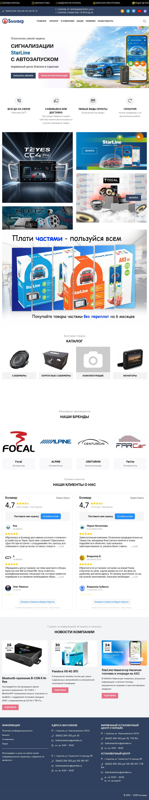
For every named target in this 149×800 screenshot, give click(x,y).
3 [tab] (78, 82)
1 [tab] (71, 82)
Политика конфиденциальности (17, 730)
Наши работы (105, 21)
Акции (80, 21)
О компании (67, 21)
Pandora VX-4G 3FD (65, 671)
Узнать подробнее (85, 65)
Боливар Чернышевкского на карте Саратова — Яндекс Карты (37, 607)
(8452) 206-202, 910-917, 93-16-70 (21, 11)
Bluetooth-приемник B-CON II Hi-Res (24, 680)
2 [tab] (74, 82)
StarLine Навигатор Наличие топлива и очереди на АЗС (122, 672)
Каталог (53, 21)
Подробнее (10, 707)
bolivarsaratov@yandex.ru (69, 740)
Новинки (91, 21)
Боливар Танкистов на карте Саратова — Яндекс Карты (111, 607)
